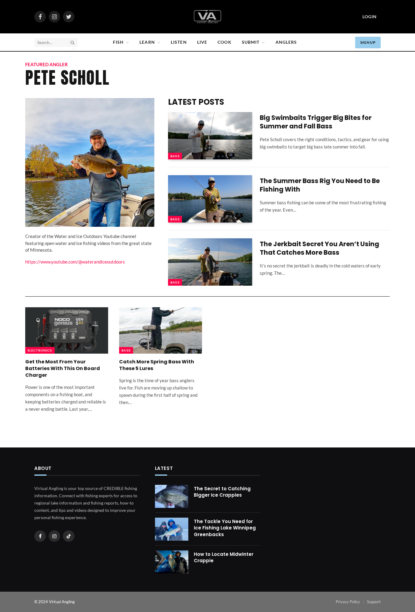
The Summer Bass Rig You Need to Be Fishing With (320, 185)
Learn (147, 42)
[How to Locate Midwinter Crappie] (171, 561)
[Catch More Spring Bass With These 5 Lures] (160, 330)
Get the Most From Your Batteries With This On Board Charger (62, 368)
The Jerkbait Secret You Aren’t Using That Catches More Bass (319, 248)
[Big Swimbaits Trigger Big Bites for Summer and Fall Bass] (210, 135)
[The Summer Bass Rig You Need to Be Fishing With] (210, 199)
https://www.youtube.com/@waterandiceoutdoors (75, 261)
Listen (179, 42)
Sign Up (368, 42)
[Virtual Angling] (207, 16)
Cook (224, 42)
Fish (118, 42)
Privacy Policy (348, 601)
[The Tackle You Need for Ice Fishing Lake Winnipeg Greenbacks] (171, 529)
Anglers (286, 42)
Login (369, 16)
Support (374, 601)
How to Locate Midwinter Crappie (223, 557)
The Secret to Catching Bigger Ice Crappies (222, 491)
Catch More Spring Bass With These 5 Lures (156, 365)
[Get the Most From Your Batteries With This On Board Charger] (66, 330)
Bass (175, 156)
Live (202, 42)
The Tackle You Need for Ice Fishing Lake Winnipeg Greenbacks (225, 528)
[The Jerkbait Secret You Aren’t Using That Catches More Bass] (210, 262)
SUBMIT (251, 42)
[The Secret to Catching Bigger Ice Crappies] (171, 496)
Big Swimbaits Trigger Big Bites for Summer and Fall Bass (316, 122)
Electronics (40, 350)
